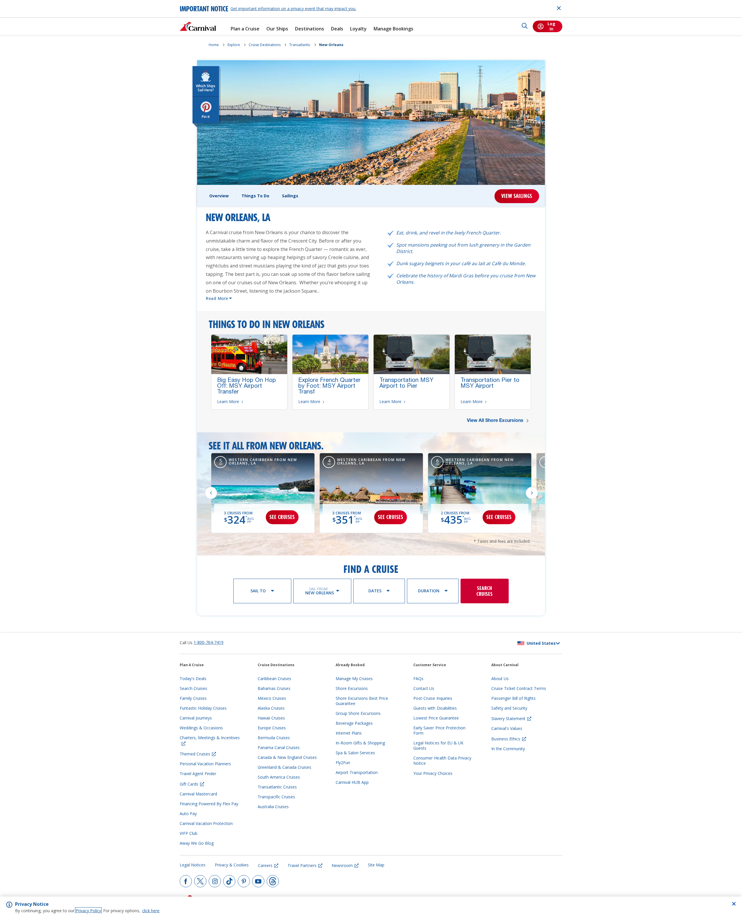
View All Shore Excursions (496, 421)
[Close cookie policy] (734, 903)
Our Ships (277, 29)
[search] (524, 26)
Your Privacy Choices (432, 773)
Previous (211, 493)
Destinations (309, 29)
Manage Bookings (393, 29)
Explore (234, 44)
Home (214, 44)
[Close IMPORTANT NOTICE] (558, 8)
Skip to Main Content (25, 3)
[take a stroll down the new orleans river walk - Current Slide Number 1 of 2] (538, 118)
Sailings (290, 195)
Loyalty (358, 29)
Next (532, 493)
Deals (337, 29)
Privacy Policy (88, 910)
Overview (219, 195)
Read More (217, 298)
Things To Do (255, 195)
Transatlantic (299, 44)
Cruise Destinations (265, 44)
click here (150, 910)
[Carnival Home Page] (198, 26)
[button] (538, 109)
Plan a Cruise (245, 29)
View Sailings (516, 196)
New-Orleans (331, 44)
